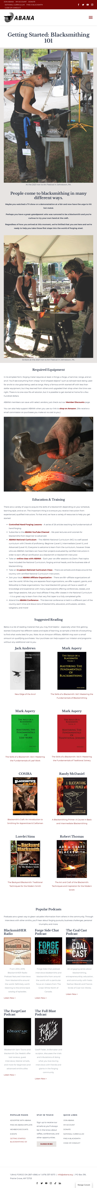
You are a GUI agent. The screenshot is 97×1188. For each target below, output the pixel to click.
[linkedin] (60, 1183)
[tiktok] (55, 1183)
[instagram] (92, 5)
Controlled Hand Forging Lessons (25, 524)
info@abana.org (65, 1174)
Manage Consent (84, 1185)
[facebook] (79, 5)
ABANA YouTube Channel (37, 532)
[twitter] (83, 5)
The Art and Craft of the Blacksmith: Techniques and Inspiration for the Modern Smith (72, 886)
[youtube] (88, 5)
